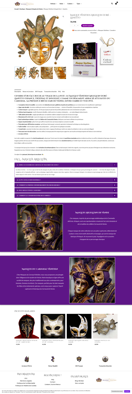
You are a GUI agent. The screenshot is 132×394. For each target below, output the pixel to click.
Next (65, 73)
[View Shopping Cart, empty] (116, 3)
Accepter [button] (127, 391)
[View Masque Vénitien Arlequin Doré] (20, 73)
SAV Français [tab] (38, 91)
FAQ (52, 379)
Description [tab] (17, 91)
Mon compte (79, 383)
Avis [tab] (63, 91)
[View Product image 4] (60, 73)
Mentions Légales (26, 381)
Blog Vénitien (79, 381)
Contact (52, 382)
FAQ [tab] (59, 91)
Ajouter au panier (88, 25)
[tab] (66, 165)
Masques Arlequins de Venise (34, 9)
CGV (26, 378)
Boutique (22, 9)
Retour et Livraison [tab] (28, 91)
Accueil (16, 9)
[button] (56, 3)
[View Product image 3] (47, 73)
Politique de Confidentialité (26, 383)
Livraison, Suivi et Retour (53, 384)
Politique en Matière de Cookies (25, 385)
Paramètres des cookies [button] (117, 391)
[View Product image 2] (34, 73)
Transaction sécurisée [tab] (50, 91)
